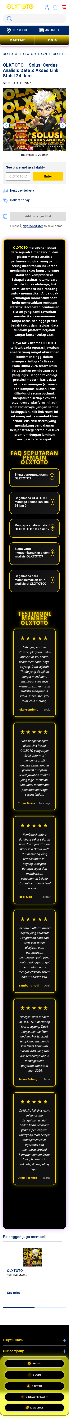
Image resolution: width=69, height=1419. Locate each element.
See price (14, 1293)
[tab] (18, 1307)
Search (8, 18)
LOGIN (52, 40)
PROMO (36, 1362)
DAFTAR (17, 40)
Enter (48, 176)
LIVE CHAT (37, 1407)
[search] (34, 18)
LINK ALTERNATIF (37, 1396)
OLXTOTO (20, 247)
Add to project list (38, 216)
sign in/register (33, 226)
